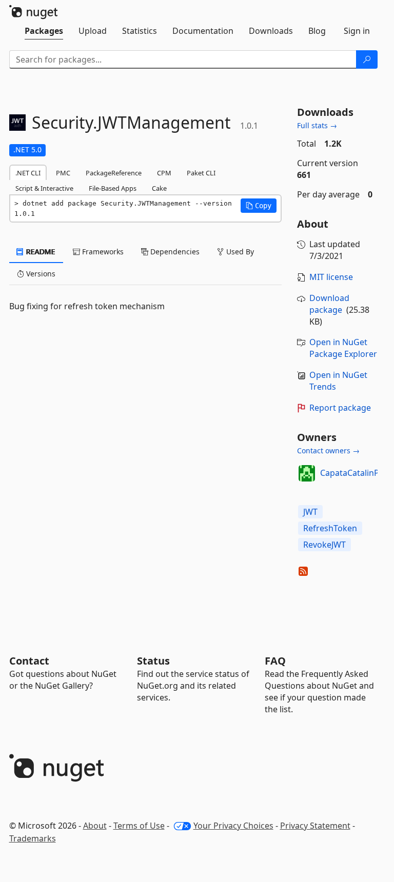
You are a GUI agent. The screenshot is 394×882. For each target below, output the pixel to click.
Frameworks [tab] (102, 251)
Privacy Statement (315, 825)
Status (153, 661)
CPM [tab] (164, 172)
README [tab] (39, 251)
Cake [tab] (159, 188)
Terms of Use (139, 825)
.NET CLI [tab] (28, 172)
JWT (310, 511)
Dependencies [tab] (174, 251)
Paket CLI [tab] (201, 172)
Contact (29, 661)
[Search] (367, 59)
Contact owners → (328, 450)
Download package (329, 303)
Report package (340, 407)
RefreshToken (330, 528)
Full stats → (317, 125)
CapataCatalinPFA (354, 472)
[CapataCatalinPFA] (307, 473)
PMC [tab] (63, 172)
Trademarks (32, 838)
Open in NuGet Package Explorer (343, 347)
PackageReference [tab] (114, 172)
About (95, 825)
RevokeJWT (324, 544)
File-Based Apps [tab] (112, 188)
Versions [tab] (39, 273)
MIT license (331, 277)
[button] (259, 205)
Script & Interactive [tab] (44, 188)
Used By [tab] (239, 251)
